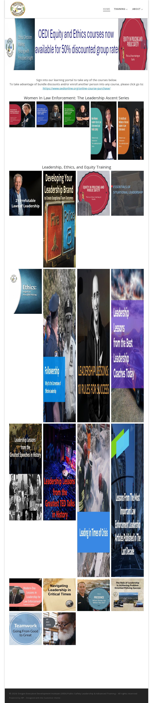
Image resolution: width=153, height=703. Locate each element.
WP (22, 698)
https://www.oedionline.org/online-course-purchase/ (76, 88)
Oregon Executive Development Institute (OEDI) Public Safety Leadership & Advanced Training (67, 693)
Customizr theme (52, 698)
